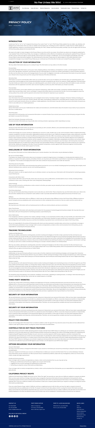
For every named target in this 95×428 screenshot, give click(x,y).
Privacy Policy (17, 25)
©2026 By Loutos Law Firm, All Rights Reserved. (20, 426)
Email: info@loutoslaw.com (15, 409)
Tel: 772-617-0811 (12, 405)
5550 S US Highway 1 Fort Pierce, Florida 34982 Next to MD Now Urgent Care (38, 407)
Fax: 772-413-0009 (13, 407)
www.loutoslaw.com (43, 45)
